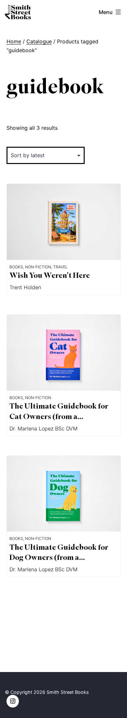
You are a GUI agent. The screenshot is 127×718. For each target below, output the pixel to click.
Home (14, 41)
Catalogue (39, 41)
